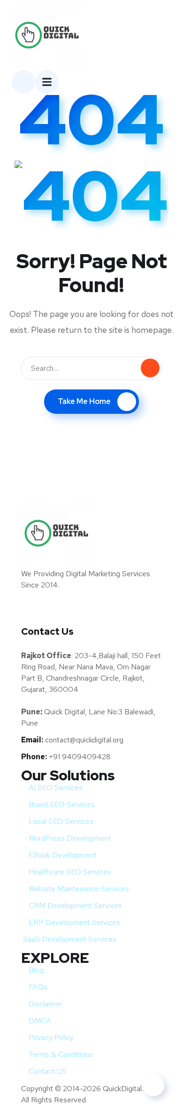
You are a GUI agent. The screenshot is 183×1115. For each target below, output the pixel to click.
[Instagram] (138, 612)
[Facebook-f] (68, 612)
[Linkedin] (103, 612)
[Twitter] (33, 612)
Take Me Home (84, 401)
